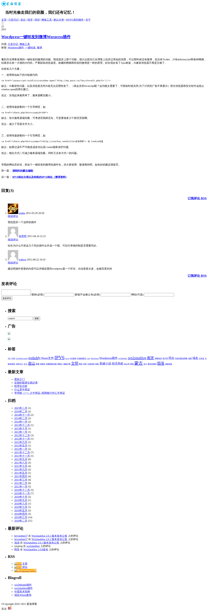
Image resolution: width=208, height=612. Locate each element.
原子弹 (165, 358)
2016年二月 (20, 411)
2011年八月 (20, 462)
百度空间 (91, 364)
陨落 (160, 363)
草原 (132, 364)
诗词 (37, 19)
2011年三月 (20, 479)
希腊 (37, 364)
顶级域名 (168, 364)
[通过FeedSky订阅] (25, 570)
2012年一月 (20, 449)
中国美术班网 (22, 591)
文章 (24, 563)
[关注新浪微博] (10, 608)
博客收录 (158, 358)
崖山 (31, 363)
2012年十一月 (22, 438)
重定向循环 (152, 364)
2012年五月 (20, 445)
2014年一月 (20, 421)
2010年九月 (20, 500)
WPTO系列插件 (75, 19)
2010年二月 (20, 520)
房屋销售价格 (51, 364)
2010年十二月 (22, 490)
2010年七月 (20, 507)
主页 (3, 19)
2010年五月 (20, 510)
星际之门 (19, 379)
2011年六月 (20, 469)
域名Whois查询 (22, 595)
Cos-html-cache (22, 358)
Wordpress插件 (16, 47)
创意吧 (23, 236)
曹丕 (81, 364)
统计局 (127, 364)
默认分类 (59, 19)
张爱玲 (42, 364)
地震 (190, 358)
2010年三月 (20, 517)
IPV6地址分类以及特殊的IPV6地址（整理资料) (39, 177)
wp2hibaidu (122, 358)
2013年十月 (20, 428)
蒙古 (138, 363)
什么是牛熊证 (22, 389)
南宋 (150, 358)
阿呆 (17, 549)
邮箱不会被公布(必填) (87, 294)
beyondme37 (21, 535)
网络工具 (46, 19)
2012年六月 (20, 442)
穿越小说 (105, 363)
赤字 (145, 364)
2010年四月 (20, 513)
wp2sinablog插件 (23, 588)
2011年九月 (20, 459)
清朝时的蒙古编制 (22, 170)
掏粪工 (60, 364)
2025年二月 (20, 408)
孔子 (25, 364)
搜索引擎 (67, 364)
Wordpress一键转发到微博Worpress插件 (36, 37)
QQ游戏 (73, 358)
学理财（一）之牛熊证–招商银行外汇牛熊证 (39, 393)
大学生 (201, 358)
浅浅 (17, 542)
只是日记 (13, 19)
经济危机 (118, 363)
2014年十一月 (22, 414)
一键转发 (30, 47)
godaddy (34, 358)
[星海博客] (11, 5)
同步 (171, 358)
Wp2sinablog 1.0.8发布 (35, 549)
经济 (30, 19)
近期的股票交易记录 (26, 382)
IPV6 (59, 357)
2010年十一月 (22, 493)
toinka (22, 213)
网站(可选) (137, 294)
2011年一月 (20, 486)
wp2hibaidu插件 (23, 584)
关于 (88, 19)
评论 (24, 567)
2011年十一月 (22, 455)
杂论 (23, 19)
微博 (39, 47)
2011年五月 (20, 473)
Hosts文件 (47, 358)
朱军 (85, 364)
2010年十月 (20, 496)
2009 (13, 358)
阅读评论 (13, 216)
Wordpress (95, 358)
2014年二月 (20, 418)
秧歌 (97, 364)
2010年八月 (20, 503)
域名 (195, 358)
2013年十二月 (22, 425)
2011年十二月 (22, 452)
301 (9, 358)
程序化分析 (20, 386)
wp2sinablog (137, 358)
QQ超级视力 (81, 358)
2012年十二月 (22, 435)
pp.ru (67, 358)
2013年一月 (20, 432)
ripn (88, 358)
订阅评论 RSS (197, 198)
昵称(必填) (38, 294)
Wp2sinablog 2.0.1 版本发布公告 (49, 535)
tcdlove (22, 259)
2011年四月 (20, 476)
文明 (74, 363)
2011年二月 (20, 483)
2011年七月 (20, 466)
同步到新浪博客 (181, 358)
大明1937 (19, 364)
